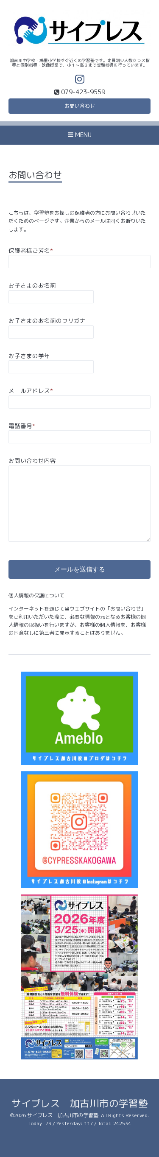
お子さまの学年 (29, 356)
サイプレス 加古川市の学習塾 (79, 1103)
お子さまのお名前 (32, 285)
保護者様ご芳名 (30, 251)
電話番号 (21, 426)
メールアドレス (30, 391)
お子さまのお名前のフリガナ (47, 321)
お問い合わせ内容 (32, 461)
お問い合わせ (79, 105)
